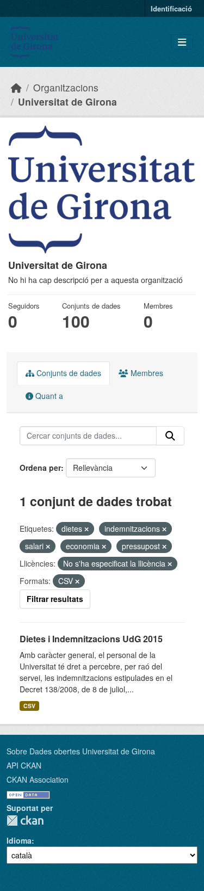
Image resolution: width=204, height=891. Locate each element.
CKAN (25, 820)
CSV (29, 706)
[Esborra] (86, 529)
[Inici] (16, 87)
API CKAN (24, 765)
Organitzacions (65, 87)
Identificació (171, 8)
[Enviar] (170, 436)
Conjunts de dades (67, 372)
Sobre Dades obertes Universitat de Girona (81, 751)
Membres (145, 372)
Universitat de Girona (67, 101)
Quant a (48, 395)
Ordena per (40, 467)
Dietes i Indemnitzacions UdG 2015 (91, 638)
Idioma (19, 840)
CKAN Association (38, 779)
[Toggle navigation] (182, 42)
